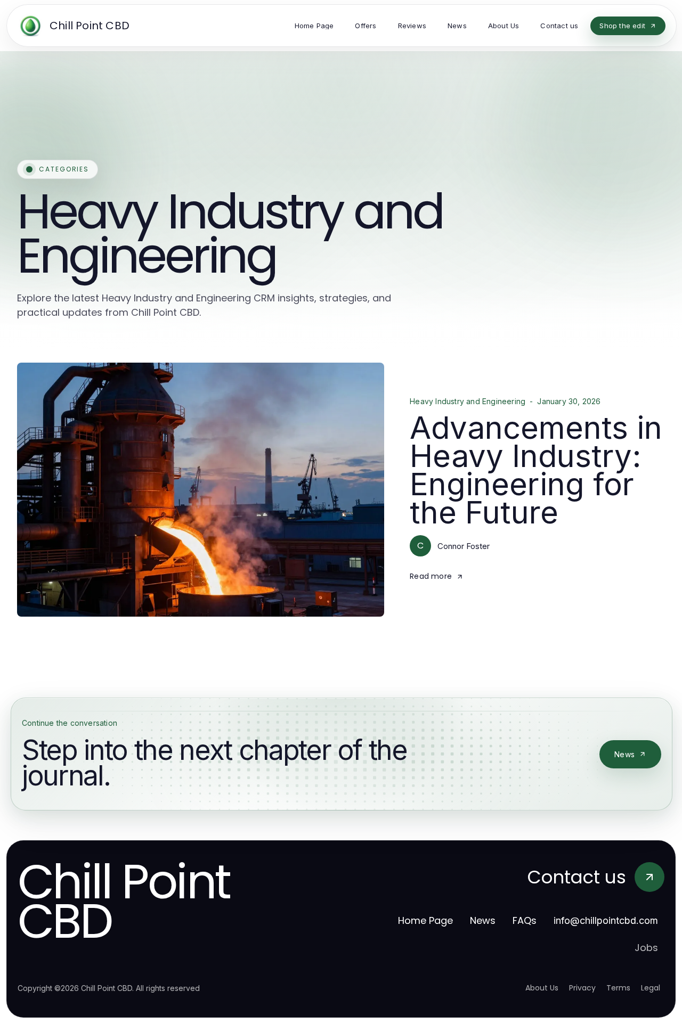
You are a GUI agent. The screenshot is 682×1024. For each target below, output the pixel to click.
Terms (618, 987)
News (624, 754)
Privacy (582, 987)
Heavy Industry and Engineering (467, 401)
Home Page (425, 920)
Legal (650, 987)
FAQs (525, 920)
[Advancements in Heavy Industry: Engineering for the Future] (200, 490)
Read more (431, 576)
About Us (541, 987)
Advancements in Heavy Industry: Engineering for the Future (536, 470)
